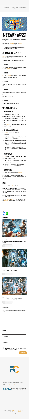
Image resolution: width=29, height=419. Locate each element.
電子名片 (12, 43)
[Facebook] (4, 213)
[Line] (7, 213)
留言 (3, 314)
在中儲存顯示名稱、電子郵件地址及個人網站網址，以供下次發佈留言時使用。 (14, 348)
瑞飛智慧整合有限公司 (16, 410)
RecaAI (3, 75)
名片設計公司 (9, 124)
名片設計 (8, 68)
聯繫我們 (6, 200)
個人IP (20, 43)
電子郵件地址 (5, 336)
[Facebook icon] (13, 413)
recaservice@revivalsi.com (11, 384)
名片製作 (9, 75)
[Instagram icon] (15, 413)
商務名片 (12, 186)
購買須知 (20, 411)
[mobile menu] (27, 2)
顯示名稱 (4, 330)
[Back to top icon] (14, 406)
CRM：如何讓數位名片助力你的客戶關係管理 (12, 299)
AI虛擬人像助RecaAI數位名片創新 (9, 270)
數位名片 (4, 56)
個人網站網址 (5, 342)
